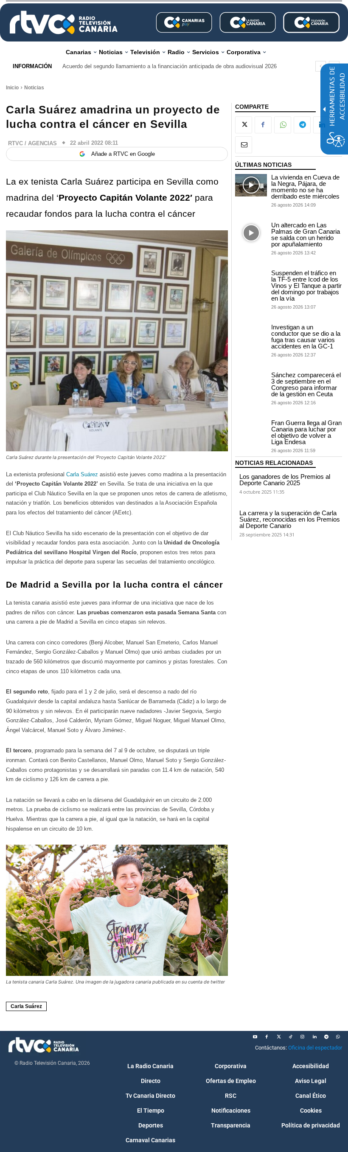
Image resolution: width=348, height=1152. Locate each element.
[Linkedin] (314, 1037)
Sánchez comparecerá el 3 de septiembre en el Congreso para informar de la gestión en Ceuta (306, 384)
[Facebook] (263, 124)
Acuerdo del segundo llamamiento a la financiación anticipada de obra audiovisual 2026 (169, 66)
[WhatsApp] (282, 124)
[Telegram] (302, 124)
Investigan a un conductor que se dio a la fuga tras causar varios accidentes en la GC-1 (305, 336)
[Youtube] (255, 1037)
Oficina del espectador (315, 1047)
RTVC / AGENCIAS (32, 143)
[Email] (243, 144)
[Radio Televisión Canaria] (63, 22)
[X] (243, 124)
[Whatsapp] (338, 1037)
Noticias (34, 88)
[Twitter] (279, 1037)
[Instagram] (302, 1037)
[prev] (320, 66)
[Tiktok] (291, 1037)
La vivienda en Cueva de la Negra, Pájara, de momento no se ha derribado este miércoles (305, 187)
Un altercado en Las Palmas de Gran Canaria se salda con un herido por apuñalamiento (305, 234)
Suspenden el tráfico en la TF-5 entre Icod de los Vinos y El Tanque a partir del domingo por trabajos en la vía (306, 285)
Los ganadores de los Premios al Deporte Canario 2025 (284, 479)
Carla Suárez (83, 474)
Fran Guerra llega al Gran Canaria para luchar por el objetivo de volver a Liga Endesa (306, 432)
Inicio (12, 88)
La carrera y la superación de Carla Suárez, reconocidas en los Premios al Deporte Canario (289, 519)
